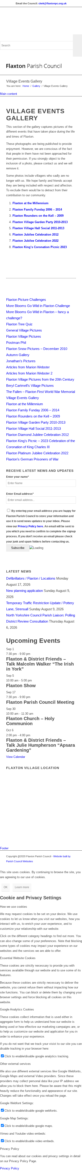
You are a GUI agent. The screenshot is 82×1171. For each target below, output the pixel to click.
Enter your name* (17, 476)
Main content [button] (8, 93)
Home (26, 86)
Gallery (36, 86)
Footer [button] (4, 848)
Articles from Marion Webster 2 (29, 373)
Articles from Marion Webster (28, 367)
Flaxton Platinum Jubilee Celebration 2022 (37, 453)
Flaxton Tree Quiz (19, 324)
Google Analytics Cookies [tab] (17, 1009)
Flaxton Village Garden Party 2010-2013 (40, 222)
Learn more (22, 887)
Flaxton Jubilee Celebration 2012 (36, 234)
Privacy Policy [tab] (9, 1149)
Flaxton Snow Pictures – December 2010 (36, 349)
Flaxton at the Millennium (31, 203)
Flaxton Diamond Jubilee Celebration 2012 (37, 435)
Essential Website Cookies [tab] (18, 958)
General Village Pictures (24, 330)
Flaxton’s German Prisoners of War (32, 459)
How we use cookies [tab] (13, 906)
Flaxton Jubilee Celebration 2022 (36, 240)
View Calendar (15, 757)
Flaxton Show (21, 685)
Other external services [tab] (15, 1063)
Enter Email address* (20, 493)
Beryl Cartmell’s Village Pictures (30, 385)
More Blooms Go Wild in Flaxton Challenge (38, 306)
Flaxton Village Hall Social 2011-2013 (38, 228)
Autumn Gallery (17, 355)
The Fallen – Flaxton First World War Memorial (40, 392)
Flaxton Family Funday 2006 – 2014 (37, 209)
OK (6, 887)
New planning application (24, 591)
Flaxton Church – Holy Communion (30, 721)
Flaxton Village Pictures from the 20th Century (40, 379)
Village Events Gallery (24, 81)
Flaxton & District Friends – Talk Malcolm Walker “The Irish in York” (40, 663)
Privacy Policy (9, 1168)
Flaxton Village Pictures (23, 336)
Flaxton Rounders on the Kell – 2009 (38, 215)
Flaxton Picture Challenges (26, 300)
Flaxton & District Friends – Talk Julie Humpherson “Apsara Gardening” (40, 745)
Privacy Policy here (30, 526)
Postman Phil (16, 342)
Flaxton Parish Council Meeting (40, 702)
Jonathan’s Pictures (21, 361)
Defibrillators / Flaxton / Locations (30, 578)
